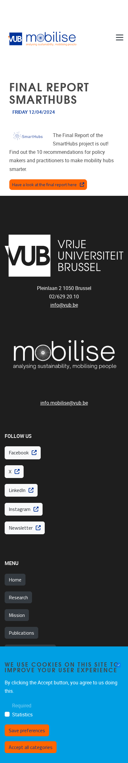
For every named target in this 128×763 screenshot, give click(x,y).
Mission (17, 615)
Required (21, 706)
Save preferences (27, 730)
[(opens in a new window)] (64, 256)
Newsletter (21, 527)
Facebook (19, 452)
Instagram (19, 509)
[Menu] (119, 37)
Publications (21, 633)
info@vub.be (64, 305)
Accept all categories (31, 747)
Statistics (22, 715)
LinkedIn (17, 490)
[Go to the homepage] (43, 37)
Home (15, 579)
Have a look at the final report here (44, 184)
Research (18, 597)
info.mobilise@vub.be (64, 403)
